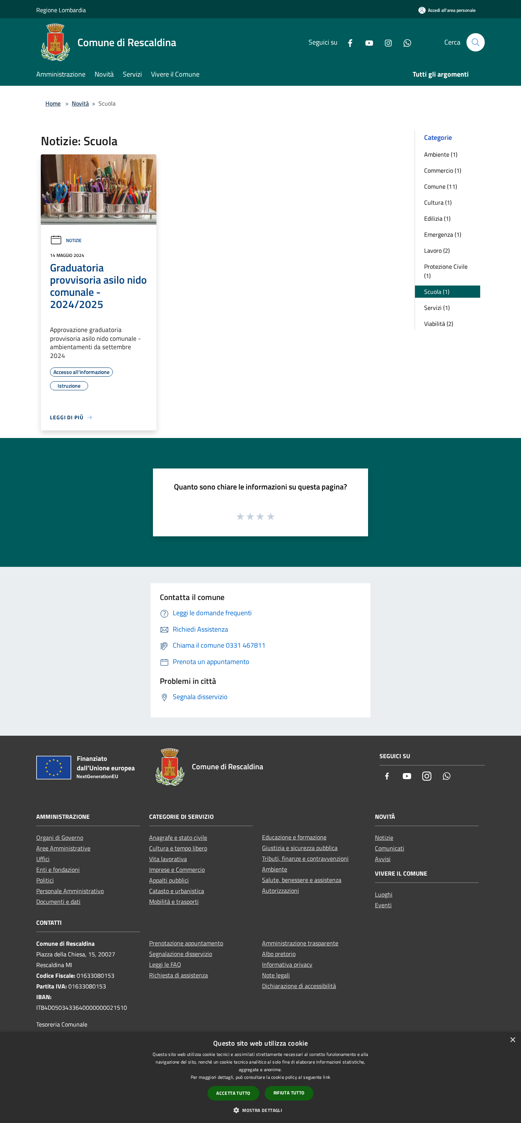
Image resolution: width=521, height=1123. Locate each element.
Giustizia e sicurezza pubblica (300, 847)
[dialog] (260, 1077)
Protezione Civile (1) (446, 271)
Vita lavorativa (168, 858)
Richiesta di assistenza (178, 975)
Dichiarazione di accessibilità (299, 985)
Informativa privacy (287, 964)
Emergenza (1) (442, 234)
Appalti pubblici (169, 880)
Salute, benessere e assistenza (301, 879)
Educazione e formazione (294, 837)
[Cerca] (475, 42)
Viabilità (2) (438, 323)
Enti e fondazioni (58, 869)
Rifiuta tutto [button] (289, 1092)
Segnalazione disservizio (180, 953)
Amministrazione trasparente (300, 943)
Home (53, 103)
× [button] (512, 1040)
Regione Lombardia (61, 9)
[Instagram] (385, 42)
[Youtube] (366, 42)
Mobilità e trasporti (174, 901)
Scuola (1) (436, 291)
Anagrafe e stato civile (178, 837)
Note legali (276, 975)
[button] (260, 1110)
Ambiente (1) (440, 154)
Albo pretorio (279, 953)
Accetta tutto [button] (233, 1093)
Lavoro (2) (437, 250)
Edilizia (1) (437, 218)
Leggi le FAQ (165, 964)
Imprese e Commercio (177, 869)
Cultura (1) (438, 202)
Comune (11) (440, 186)
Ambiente (274, 869)
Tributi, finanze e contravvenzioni (305, 858)
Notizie (74, 240)
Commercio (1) (442, 170)
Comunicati (389, 848)
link (326, 1077)
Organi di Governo (59, 837)
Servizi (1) (437, 307)
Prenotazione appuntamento (186, 943)
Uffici (43, 858)
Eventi (383, 905)
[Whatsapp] (404, 42)
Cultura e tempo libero (178, 848)
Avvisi (383, 858)
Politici (45, 880)
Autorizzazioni (280, 890)
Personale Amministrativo (70, 890)
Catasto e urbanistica (176, 890)
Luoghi (383, 894)
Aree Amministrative (63, 848)
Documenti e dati (58, 901)
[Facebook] (347, 42)
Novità (80, 103)
